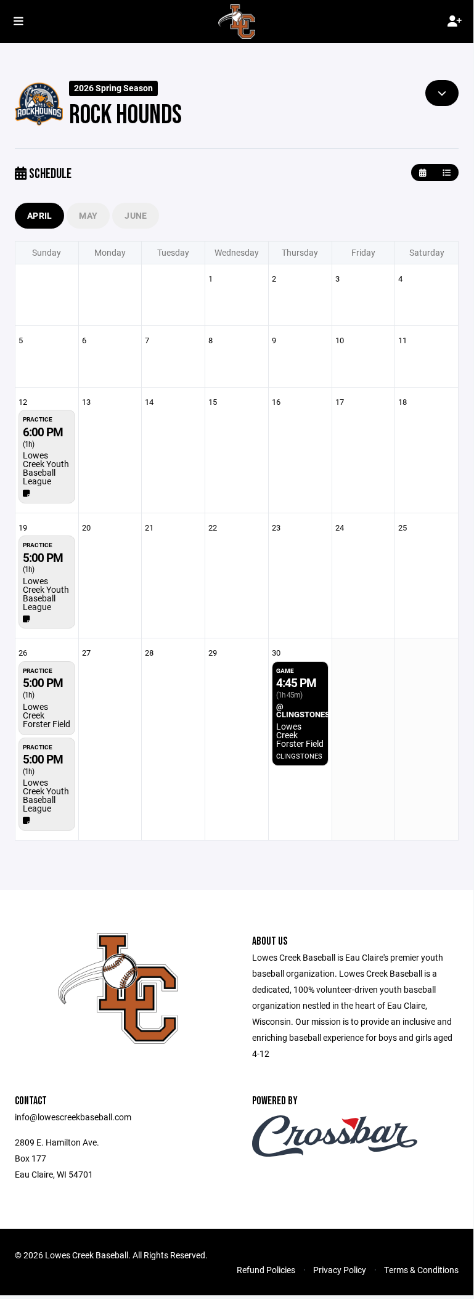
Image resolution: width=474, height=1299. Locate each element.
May (88, 215)
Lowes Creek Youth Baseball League (46, 468)
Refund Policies (266, 1270)
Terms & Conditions (421, 1270)
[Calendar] (422, 173)
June (136, 215)
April (39, 215)
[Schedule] (447, 173)
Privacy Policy (339, 1270)
